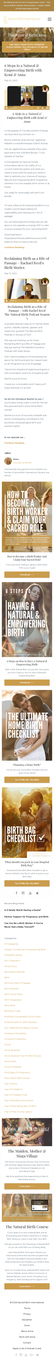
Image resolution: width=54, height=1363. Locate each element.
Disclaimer (27, 1320)
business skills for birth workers (20, 1022)
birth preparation (13, 1000)
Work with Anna (27, 1337)
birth (6, 977)
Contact (27, 1343)
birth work (9, 1005)
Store (27, 1325)
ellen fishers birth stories (17, 1078)
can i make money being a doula (21, 1028)
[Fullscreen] (47, 108)
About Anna (27, 1331)
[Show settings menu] (42, 108)
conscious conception (15, 1033)
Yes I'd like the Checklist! (27, 779)
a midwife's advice (13, 955)
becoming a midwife (14, 972)
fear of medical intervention (18, 1100)
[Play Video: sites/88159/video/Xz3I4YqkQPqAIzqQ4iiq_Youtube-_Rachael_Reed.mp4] (27, 288)
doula (7, 1044)
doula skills (10, 1061)
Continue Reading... (14, 247)
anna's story (10, 966)
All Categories (11, 944)
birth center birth (13, 994)
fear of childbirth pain (15, 1095)
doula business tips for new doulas (22, 1056)
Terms (27, 1308)
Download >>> (27, 574)
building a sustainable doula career (22, 1016)
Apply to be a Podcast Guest (27, 1348)
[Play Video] (6, 108)
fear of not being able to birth (20, 1106)
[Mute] (37, 108)
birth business (11, 988)
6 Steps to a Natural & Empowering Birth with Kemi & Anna (23, 70)
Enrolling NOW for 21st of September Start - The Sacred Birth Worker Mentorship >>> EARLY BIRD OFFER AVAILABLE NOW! (27, 5)
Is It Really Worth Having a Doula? (22, 910)
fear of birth (10, 1084)
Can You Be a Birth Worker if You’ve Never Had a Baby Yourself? (23, 925)
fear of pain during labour (18, 1112)
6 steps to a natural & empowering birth (25, 949)
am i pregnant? (12, 961)
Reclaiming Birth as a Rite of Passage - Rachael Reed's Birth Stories (26, 263)
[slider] (25, 108)
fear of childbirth (13, 1089)
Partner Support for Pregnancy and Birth (26, 917)
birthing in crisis (12, 1011)
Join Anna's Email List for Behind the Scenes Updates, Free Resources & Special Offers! (27, 47)
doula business (12, 1050)
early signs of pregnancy (17, 1072)
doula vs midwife (12, 1067)
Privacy (27, 1314)
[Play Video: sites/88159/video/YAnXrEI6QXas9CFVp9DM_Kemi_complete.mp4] (27, 95)
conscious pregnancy (15, 1039)
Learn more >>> (27, 1186)
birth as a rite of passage (17, 983)
